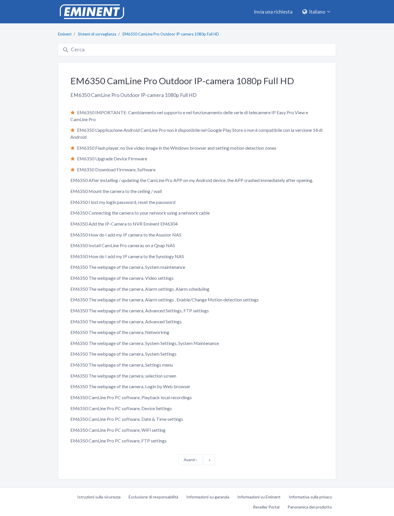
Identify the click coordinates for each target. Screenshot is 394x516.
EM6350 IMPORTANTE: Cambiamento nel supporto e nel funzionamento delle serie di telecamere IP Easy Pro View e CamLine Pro (189, 116)
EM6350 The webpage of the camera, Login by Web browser (130, 386)
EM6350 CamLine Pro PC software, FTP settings (118, 440)
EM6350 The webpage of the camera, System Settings (123, 353)
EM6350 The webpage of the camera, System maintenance (127, 267)
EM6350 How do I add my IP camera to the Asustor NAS (125, 234)
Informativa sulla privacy (310, 496)
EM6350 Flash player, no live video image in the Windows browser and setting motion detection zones (176, 148)
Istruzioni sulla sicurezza (99, 496)
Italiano (317, 12)
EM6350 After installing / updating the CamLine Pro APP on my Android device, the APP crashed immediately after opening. (191, 180)
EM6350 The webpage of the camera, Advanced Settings (126, 321)
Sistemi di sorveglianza (97, 34)
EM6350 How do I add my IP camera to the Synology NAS (127, 256)
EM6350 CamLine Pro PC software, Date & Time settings (126, 419)
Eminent (65, 34)
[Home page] (91, 11)
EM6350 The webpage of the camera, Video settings (122, 278)
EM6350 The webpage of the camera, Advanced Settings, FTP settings (139, 310)
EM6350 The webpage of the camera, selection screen (123, 375)
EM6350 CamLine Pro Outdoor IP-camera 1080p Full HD (171, 34)
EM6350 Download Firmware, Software (116, 169)
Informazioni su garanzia (207, 496)
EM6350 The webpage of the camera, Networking (119, 332)
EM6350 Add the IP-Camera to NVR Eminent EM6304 (124, 223)
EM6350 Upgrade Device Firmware (112, 158)
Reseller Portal (266, 506)
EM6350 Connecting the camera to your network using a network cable (140, 212)
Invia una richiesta (273, 12)
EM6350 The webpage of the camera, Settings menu (121, 364)
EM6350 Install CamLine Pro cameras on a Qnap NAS (122, 245)
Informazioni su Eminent (259, 496)
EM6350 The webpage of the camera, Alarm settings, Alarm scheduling (139, 289)
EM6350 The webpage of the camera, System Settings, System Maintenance (144, 343)
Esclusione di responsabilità (153, 496)
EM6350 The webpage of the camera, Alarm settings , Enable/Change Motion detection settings (164, 299)
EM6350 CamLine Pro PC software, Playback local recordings (131, 397)
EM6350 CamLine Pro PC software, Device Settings (121, 408)
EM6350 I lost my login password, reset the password (122, 202)
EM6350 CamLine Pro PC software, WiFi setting (118, 430)
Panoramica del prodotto (310, 506)
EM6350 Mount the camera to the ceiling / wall (116, 191)
